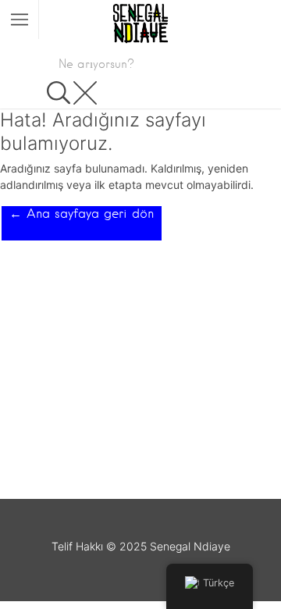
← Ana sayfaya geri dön (81, 213)
